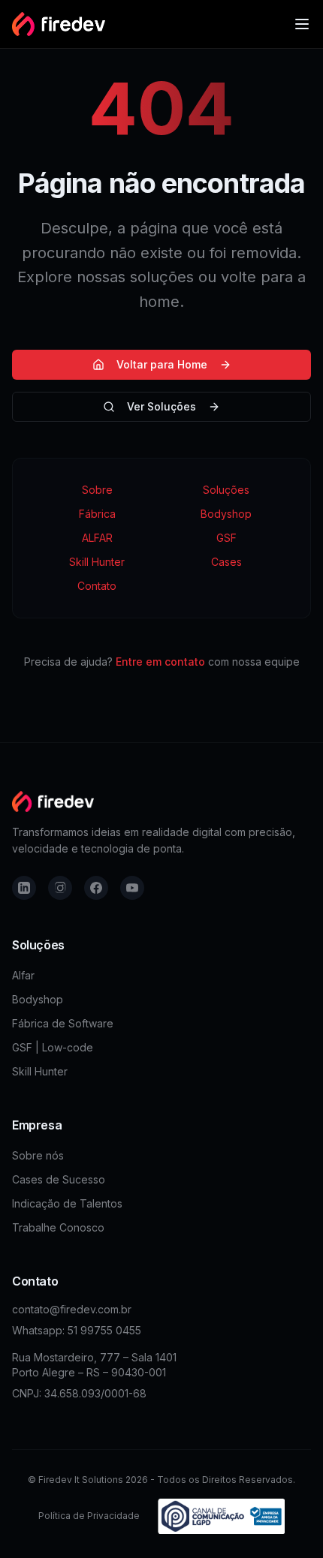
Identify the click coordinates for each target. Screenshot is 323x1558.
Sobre (97, 489)
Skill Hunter (97, 561)
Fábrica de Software (62, 1023)
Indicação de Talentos (67, 1203)
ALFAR (97, 537)
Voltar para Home (161, 364)
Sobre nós (38, 1155)
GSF (226, 537)
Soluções (226, 489)
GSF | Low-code (52, 1047)
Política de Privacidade (89, 1515)
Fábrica (97, 513)
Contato (96, 585)
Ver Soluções (161, 406)
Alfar (23, 975)
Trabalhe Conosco (58, 1227)
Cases (226, 561)
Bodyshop (226, 513)
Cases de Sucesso (58, 1179)
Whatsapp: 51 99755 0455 (76, 1330)
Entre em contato (160, 661)
